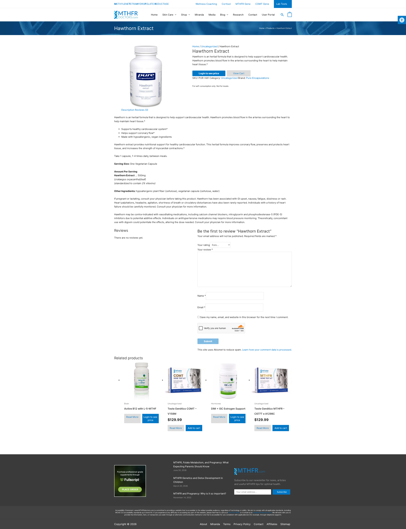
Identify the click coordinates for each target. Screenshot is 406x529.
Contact (252, 14)
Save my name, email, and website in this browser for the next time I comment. (244, 317)
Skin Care (167, 14)
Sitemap (285, 524)
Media (212, 14)
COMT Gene (262, 3)
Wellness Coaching (206, 3)
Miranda (199, 14)
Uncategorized (209, 46)
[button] (282, 15)
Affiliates (272, 524)
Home (154, 14)
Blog (222, 14)
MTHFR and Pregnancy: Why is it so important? (199, 493)
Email (201, 307)
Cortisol (226, 3)
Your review (205, 249)
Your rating (203, 244)
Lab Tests (281, 3)
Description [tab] (127, 109)
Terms (226, 524)
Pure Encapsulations (257, 77)
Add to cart (194, 428)
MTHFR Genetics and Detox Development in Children (198, 479)
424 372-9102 (234, 513)
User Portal (268, 14)
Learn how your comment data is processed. (267, 349)
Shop (184, 14)
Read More (132, 416)
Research (238, 14)
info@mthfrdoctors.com (262, 513)
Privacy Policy (242, 524)
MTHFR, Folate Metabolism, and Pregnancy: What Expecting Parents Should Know (201, 464)
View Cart (238, 73)
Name (201, 295)
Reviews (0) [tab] (141, 109)
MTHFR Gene (243, 3)
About (203, 524)
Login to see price (209, 73)
